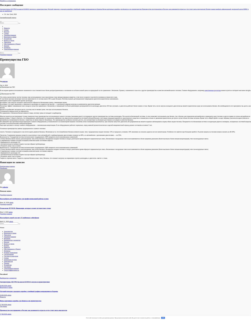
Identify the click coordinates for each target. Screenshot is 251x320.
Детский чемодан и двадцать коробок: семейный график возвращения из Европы (29, 291)
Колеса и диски (9, 40)
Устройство (8, 39)
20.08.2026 (3, 286)
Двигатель (7, 42)
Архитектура (8, 231)
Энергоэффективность (11, 270)
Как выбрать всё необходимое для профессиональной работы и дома (24, 199)
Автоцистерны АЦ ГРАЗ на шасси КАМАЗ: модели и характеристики (25, 282)
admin (11, 202)
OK (163, 318)
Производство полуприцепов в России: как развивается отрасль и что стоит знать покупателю (33, 310)
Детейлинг (3, 168)
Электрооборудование (11, 49)
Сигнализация (9, 254)
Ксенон (6, 245)
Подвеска (7, 47)
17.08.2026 (3, 304)
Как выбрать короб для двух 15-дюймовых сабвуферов (19, 218)
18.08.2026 (3, 295)
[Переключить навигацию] (1, 21)
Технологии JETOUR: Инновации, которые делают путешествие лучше (25, 208)
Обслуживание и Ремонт (12, 44)
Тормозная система (10, 260)
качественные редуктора (213, 90)
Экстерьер (7, 267)
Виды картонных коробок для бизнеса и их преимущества (20, 301)
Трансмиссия (8, 261)
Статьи (6, 30)
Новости (7, 28)
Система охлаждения (11, 256)
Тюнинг (6, 46)
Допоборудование (10, 35)
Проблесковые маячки (7, 166)
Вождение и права (10, 37)
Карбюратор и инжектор (12, 240)
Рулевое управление (10, 252)
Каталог (6, 31)
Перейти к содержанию (8, 1)
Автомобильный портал (8, 17)
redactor (5, 81)
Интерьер (7, 238)
